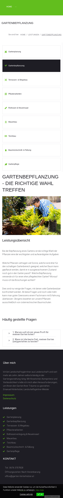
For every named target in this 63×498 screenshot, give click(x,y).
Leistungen (33, 35)
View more (39, 490)
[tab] (31, 333)
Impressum (8, 395)
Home (23, 35)
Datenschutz (9, 398)
